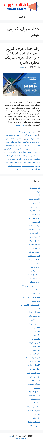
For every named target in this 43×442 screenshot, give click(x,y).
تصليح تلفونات (34, 240)
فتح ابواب (36, 327)
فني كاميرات (35, 354)
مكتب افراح (35, 403)
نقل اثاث (36, 414)
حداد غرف (9, 149)
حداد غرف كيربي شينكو (27, 132)
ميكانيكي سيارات (33, 406)
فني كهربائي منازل (32, 357)
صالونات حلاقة (34, 316)
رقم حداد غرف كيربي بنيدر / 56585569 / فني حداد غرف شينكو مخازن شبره (22, 55)
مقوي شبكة (35, 399)
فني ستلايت (35, 346)
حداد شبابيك (35, 282)
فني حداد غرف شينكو (26, 162)
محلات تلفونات (34, 384)
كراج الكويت (35, 369)
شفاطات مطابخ (33, 312)
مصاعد (37, 388)
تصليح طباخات (34, 252)
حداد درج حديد (34, 274)
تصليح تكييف (35, 237)
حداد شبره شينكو (13, 145)
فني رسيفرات (34, 342)
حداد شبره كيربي (33, 149)
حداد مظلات (35, 289)
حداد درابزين (35, 271)
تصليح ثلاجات (34, 244)
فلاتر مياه (36, 335)
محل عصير (35, 380)
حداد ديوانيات (34, 278)
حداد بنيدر (10, 138)
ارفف (37, 191)
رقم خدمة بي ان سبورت (30, 305)
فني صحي (36, 350)
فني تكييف (36, 339)
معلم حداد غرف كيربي (25, 169)
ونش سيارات (34, 425)
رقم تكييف (36, 301)
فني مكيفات (35, 361)
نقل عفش (36, 418)
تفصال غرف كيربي (29, 135)
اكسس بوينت (34, 199)
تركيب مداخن (34, 233)
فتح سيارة (36, 331)
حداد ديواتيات (15, 142)
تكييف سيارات (34, 259)
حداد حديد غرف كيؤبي (31, 142)
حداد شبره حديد (27, 145)
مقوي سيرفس (34, 395)
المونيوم (36, 203)
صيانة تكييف (35, 320)
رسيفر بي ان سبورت (31, 297)
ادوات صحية (35, 188)
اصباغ (37, 195)
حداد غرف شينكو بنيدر (17, 152)
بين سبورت (35, 214)
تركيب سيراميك (34, 229)
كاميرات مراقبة (34, 365)
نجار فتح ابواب (34, 410)
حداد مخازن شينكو (18, 155)
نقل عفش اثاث (34, 422)
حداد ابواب (19, 138)
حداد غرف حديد (33, 152)
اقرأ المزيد (20, 125)
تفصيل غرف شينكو (13, 135)
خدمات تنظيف (34, 293)
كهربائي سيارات (33, 373)
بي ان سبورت (34, 210)
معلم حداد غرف (28, 166)
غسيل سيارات (34, 323)
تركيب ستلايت (34, 225)
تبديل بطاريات (34, 218)
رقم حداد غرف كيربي (24, 159)
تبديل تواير (35, 222)
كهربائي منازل (34, 376)
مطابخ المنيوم (34, 391)
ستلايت (37, 308)
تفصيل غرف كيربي (32, 138)
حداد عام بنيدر (19, 149)
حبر (38, 263)
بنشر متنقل (35, 206)
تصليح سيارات (34, 248)
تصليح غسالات (34, 256)
